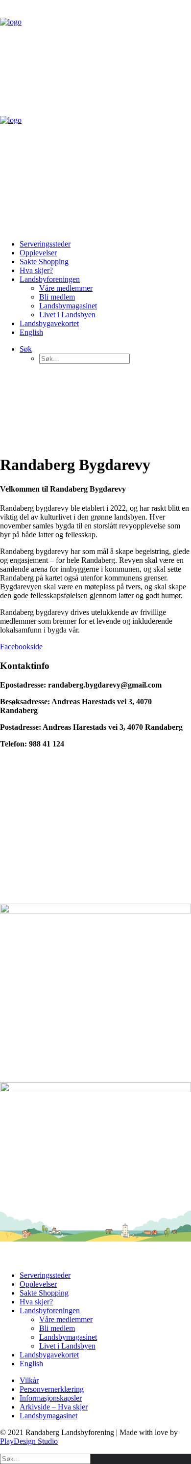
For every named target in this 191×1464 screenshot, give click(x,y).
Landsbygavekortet (49, 323)
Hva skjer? (36, 270)
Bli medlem (57, 297)
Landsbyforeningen (50, 279)
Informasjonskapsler (51, 1398)
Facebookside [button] (21, 646)
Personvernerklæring (52, 1389)
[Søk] (45, 1458)
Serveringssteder (45, 244)
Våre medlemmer (66, 288)
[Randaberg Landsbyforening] (95, 116)
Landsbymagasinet (68, 306)
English (31, 332)
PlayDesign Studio (29, 1441)
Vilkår (29, 1380)
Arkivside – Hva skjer (54, 1407)
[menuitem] (105, 244)
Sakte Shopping (44, 261)
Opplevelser (38, 253)
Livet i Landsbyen (67, 314)
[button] (26, 349)
